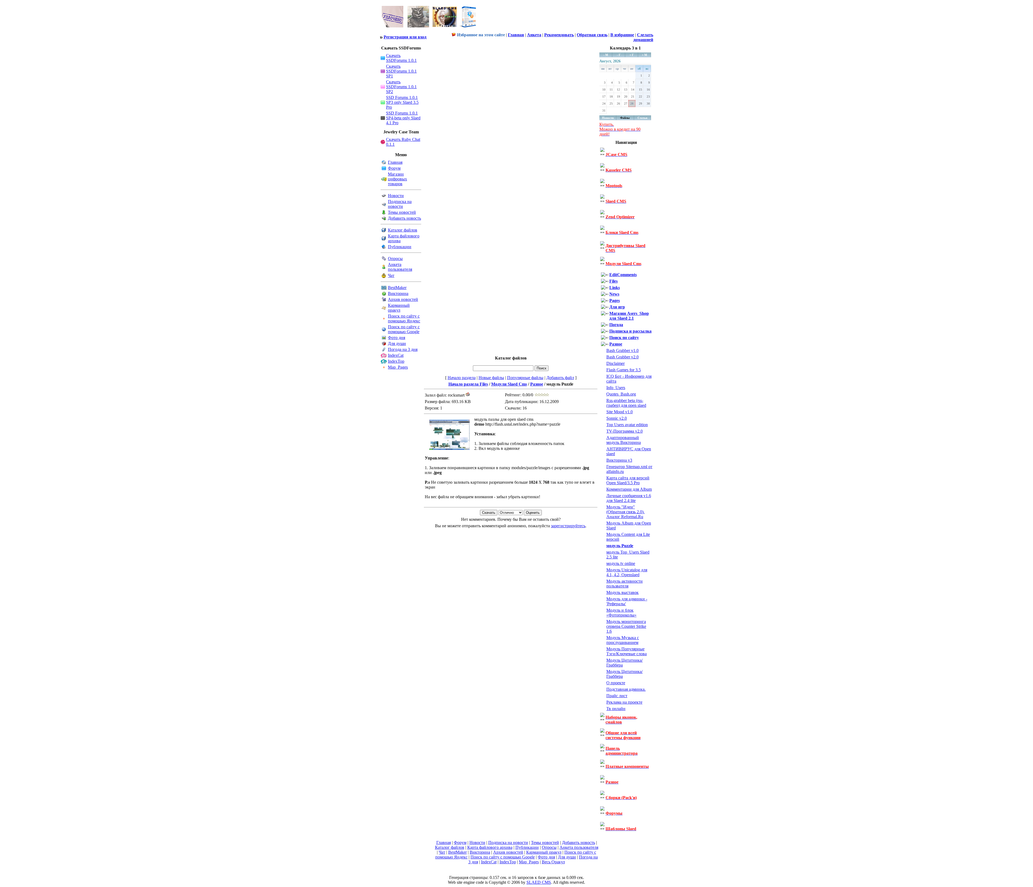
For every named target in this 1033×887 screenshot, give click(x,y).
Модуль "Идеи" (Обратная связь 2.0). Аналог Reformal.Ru (625, 512)
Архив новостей (403, 299)
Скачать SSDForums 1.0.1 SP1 (401, 71)
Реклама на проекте (624, 702)
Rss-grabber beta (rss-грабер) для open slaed (626, 403)
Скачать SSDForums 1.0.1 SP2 (401, 87)
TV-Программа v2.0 (624, 431)
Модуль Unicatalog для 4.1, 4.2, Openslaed (626, 572)
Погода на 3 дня (403, 349)
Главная (395, 162)
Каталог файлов (402, 230)
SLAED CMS (538, 882)
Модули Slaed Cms (509, 384)
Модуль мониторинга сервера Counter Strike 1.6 (626, 626)
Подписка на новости (400, 204)
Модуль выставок (622, 592)
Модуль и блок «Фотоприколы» (621, 612)
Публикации (399, 246)
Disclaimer (615, 363)
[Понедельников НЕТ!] (429, 28)
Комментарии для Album (629, 489)
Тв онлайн (615, 708)
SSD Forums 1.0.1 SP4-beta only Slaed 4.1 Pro (403, 118)
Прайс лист (616, 695)
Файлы (625, 117)
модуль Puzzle (619, 545)
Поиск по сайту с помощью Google (404, 329)
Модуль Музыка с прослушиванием (622, 640)
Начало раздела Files (468, 384)
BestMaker (397, 287)
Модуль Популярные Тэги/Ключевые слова (626, 651)
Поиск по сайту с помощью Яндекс (404, 318)
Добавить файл (560, 377)
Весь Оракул (553, 862)
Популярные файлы (525, 377)
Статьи (642, 117)
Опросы (395, 258)
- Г (619, 54)
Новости (396, 195)
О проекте (615, 683)
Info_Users (615, 387)
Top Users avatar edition (627, 424)
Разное (536, 384)
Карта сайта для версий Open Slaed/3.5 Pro (627, 480)
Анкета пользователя (400, 267)
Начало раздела (462, 377)
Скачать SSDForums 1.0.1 (401, 58)
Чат (391, 275)
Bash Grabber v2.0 (622, 357)
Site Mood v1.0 (619, 411)
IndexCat (396, 355)
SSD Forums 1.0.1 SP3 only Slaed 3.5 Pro (402, 102)
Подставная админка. (626, 689)
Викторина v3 (619, 460)
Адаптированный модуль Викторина (623, 440)
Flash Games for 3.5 (623, 370)
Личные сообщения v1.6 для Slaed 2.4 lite (628, 498)
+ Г (631, 54)
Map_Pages (398, 367)
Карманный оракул (399, 307)
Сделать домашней (643, 37)
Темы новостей (402, 212)
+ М (644, 54)
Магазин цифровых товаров (397, 179)
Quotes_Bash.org (621, 394)
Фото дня (396, 337)
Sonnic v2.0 (616, 418)
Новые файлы (491, 377)
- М (605, 54)
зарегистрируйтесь (568, 525)
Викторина (398, 293)
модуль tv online (620, 563)
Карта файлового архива (489, 847)
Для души (397, 343)
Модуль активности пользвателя (624, 583)
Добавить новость (404, 218)
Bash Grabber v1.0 (622, 350)
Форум (394, 168)
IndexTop (396, 361)
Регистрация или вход (405, 37)
